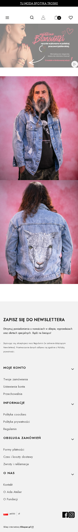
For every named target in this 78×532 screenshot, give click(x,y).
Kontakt (7, 484)
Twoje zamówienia (15, 379)
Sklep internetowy (17, 526)
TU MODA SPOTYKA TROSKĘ (39, 3)
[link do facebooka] (65, 517)
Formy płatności (13, 449)
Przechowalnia (12, 394)
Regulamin (10, 429)
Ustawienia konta (14, 386)
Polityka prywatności (16, 421)
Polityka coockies (14, 414)
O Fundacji (10, 499)
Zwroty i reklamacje (16, 464)
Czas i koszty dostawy (18, 457)
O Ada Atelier (12, 492)
